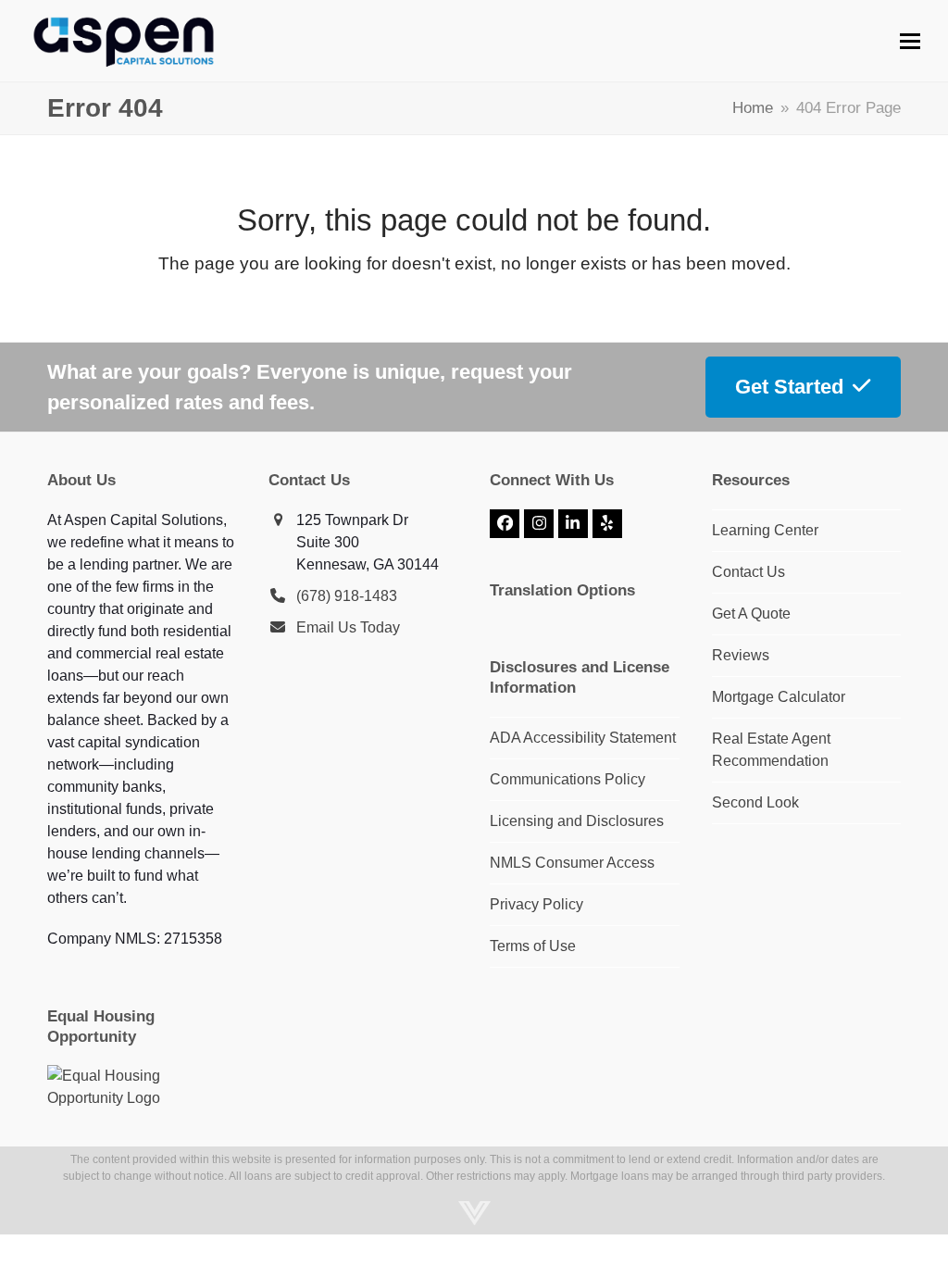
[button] (910, 41)
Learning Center (765, 530)
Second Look (755, 802)
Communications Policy (567, 779)
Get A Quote (751, 613)
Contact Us (748, 572)
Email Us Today (348, 627)
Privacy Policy (536, 904)
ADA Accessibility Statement (583, 737)
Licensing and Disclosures (577, 821)
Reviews (740, 655)
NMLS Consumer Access (572, 862)
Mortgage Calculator (778, 697)
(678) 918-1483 (346, 596)
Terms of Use (533, 946)
